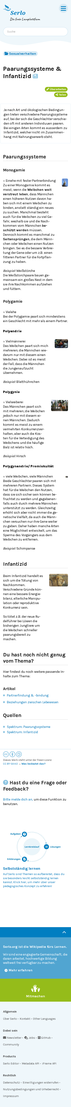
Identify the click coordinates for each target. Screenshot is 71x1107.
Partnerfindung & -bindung (28, 695)
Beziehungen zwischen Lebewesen (33, 702)
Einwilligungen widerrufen (41, 1082)
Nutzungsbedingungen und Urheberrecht (31, 1089)
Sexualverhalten (22, 54)
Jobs (32, 1037)
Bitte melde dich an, (18, 799)
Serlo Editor (11, 1063)
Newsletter (14, 1037)
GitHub (46, 1037)
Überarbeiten (58, 89)
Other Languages (44, 1018)
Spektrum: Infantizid (22, 732)
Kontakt (25, 1018)
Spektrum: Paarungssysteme (28, 727)
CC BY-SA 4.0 (10, 763)
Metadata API (30, 1063)
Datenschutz (11, 1082)
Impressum (11, 1096)
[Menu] (63, 8)
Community (11, 1044)
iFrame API (49, 1063)
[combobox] (35, 31)
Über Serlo (10, 1018)
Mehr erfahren (21, 970)
